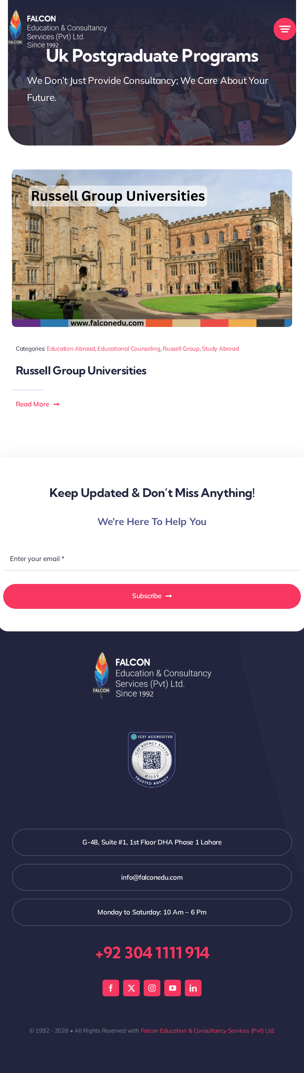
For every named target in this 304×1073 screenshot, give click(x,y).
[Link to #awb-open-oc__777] (285, 29)
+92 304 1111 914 (152, 952)
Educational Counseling (128, 348)
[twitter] (131, 988)
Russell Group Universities (81, 370)
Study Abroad (220, 348)
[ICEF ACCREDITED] (152, 734)
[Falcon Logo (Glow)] (57, 13)
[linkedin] (193, 988)
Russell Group (181, 348)
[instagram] (152, 988)
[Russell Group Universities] (152, 172)
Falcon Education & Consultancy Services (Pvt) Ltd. (208, 1030)
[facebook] (111, 988)
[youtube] (172, 988)
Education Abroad (71, 348)
